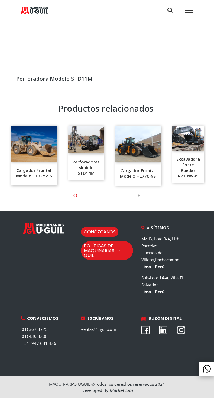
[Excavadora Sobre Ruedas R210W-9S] (188, 138)
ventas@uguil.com (98, 329)
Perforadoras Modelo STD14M (86, 167)
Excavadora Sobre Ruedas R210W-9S (188, 167)
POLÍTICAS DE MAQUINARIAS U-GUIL (102, 250)
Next (210, 155)
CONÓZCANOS (100, 232)
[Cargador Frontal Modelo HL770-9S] (138, 144)
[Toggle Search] (170, 10)
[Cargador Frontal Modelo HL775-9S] (34, 144)
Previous (4, 155)
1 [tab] (46, 195)
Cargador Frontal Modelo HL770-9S (138, 173)
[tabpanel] (34, 155)
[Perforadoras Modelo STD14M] (86, 139)
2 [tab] (110, 195)
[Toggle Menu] (189, 10)
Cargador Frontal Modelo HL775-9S (34, 173)
